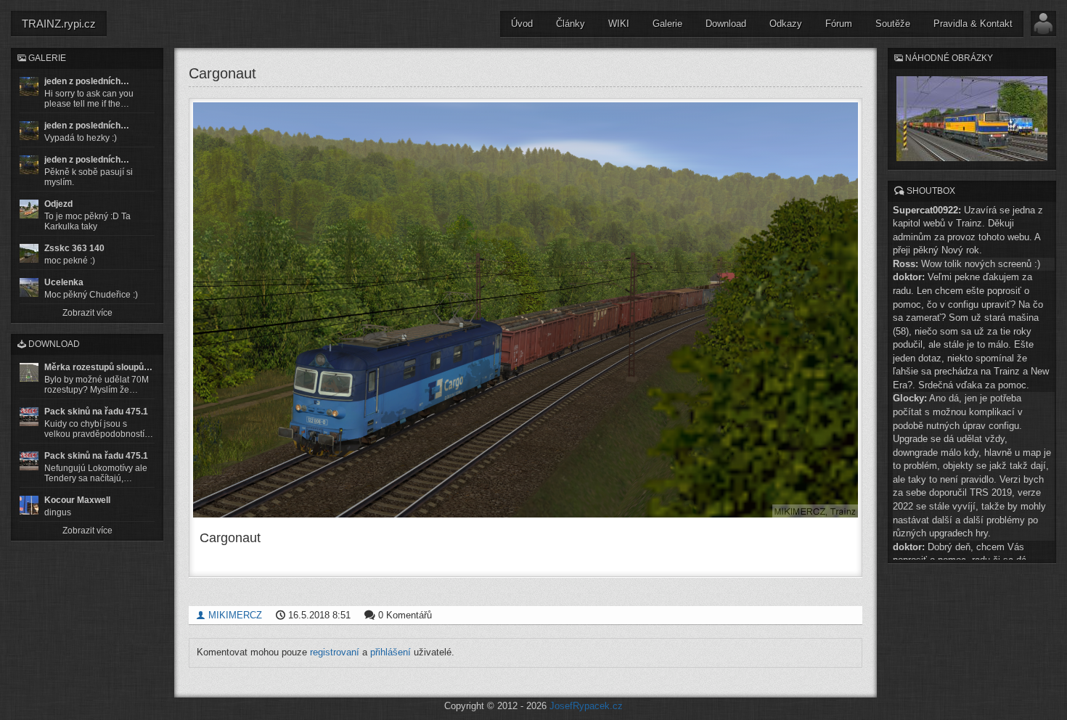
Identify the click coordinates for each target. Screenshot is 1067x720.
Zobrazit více (87, 312)
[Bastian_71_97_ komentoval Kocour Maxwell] (29, 505)
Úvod (522, 23)
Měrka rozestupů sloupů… (98, 367)
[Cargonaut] (525, 310)
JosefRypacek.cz (586, 705)
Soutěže (892, 23)
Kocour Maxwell (77, 500)
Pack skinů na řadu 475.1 (96, 411)
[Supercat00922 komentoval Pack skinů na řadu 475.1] (29, 416)
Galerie (667, 23)
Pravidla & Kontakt (973, 23)
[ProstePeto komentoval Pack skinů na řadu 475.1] (29, 460)
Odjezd (58, 204)
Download (726, 23)
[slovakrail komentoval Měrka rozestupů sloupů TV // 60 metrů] (29, 372)
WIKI (618, 23)
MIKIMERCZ (233, 615)
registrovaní (334, 652)
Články (570, 23)
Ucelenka (63, 282)
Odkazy (785, 23)
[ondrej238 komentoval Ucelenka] (29, 287)
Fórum (838, 23)
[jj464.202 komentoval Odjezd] (29, 209)
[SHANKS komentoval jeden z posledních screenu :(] (29, 86)
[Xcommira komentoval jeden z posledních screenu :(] (29, 164)
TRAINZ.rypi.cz (59, 23)
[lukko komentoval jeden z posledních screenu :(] (29, 130)
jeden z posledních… (86, 81)
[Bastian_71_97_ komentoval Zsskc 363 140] (29, 253)
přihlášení (390, 652)
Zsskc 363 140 (74, 248)
